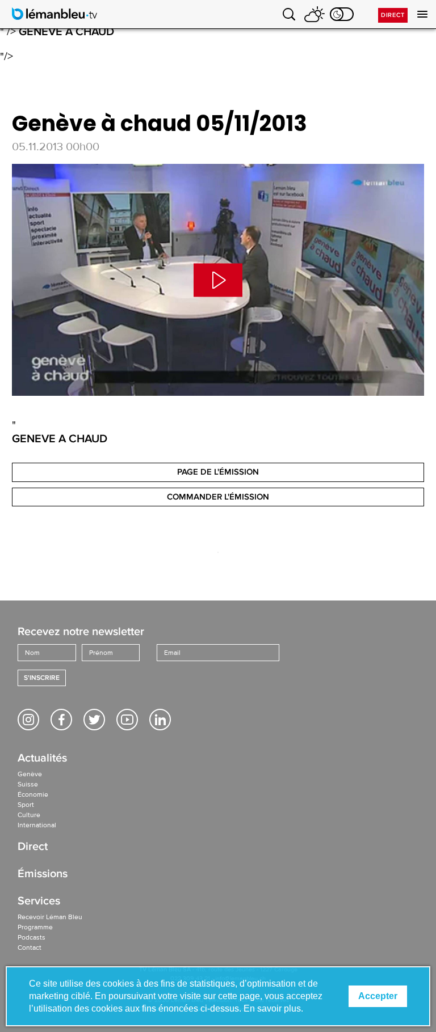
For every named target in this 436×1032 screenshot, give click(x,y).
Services (39, 902)
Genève (30, 774)
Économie (33, 794)
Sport (26, 804)
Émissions (43, 875)
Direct (393, 15)
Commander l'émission (218, 497)
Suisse (28, 784)
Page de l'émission (218, 472)
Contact (29, 947)
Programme (35, 927)
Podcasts (31, 937)
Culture (29, 814)
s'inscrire (42, 678)
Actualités (42, 759)
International (37, 825)
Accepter (377, 996)
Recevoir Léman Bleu (50, 916)
